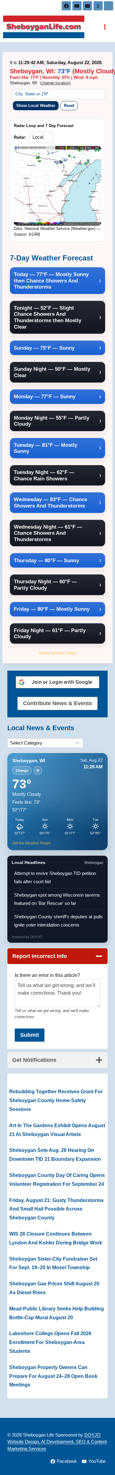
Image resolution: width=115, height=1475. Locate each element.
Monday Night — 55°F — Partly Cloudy (51, 421)
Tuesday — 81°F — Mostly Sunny (45, 448)
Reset (69, 105)
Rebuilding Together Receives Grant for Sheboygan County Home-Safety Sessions (56, 1100)
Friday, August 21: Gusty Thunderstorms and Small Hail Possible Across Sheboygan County (56, 1209)
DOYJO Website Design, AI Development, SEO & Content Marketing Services (57, 1441)
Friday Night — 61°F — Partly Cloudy (50, 633)
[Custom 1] (108, 5)
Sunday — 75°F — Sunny (44, 348)
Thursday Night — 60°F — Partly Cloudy (45, 585)
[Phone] (98, 5)
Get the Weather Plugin (57, 653)
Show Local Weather (35, 105)
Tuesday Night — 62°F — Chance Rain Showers (44, 475)
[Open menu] (104, 26)
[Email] (87, 5)
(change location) (55, 83)
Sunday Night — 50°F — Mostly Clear (52, 372)
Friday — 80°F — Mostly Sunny (52, 609)
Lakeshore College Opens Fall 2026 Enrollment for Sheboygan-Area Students (50, 1342)
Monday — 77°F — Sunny (44, 396)
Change (22, 770)
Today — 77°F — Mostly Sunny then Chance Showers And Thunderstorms (51, 280)
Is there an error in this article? (47, 975)
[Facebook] (66, 5)
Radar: (20, 137)
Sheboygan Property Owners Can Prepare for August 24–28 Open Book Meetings (53, 1376)
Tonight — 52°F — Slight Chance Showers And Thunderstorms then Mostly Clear (47, 317)
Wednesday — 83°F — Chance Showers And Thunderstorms (50, 502)
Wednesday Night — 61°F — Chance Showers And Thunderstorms (48, 533)
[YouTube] (77, 5)
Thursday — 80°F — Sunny (46, 560)
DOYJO (36, 937)
